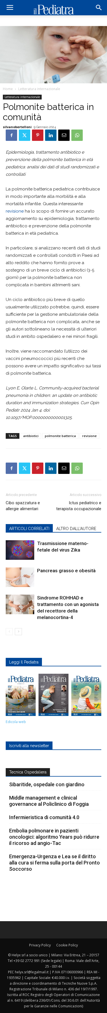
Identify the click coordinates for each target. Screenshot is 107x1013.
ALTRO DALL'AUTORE (76, 528)
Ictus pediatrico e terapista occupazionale (78, 505)
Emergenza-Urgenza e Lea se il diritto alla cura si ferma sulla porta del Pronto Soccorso (54, 862)
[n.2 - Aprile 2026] (86, 696)
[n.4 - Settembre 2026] (21, 696)
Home (8, 88)
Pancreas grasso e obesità (66, 570)
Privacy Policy (40, 945)
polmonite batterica (60, 436)
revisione (15, 211)
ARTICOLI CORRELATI (29, 528)
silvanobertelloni (17, 127)
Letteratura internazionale (39, 88)
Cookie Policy (67, 945)
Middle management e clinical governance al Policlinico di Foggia (49, 801)
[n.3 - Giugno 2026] (53, 696)
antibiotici (31, 436)
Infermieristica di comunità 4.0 (44, 817)
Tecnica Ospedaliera (28, 772)
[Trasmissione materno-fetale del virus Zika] (20, 550)
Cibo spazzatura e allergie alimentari (23, 505)
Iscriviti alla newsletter (29, 745)
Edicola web (16, 721)
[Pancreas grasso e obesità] (20, 577)
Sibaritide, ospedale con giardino (46, 784)
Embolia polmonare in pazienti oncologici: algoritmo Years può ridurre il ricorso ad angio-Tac (54, 837)
